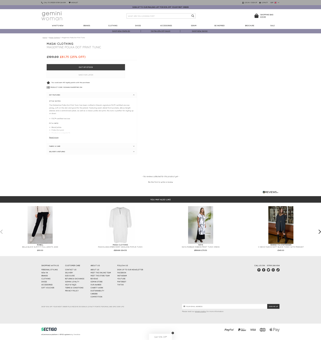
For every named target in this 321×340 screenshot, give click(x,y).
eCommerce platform (49, 334)
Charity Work (97, 288)
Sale (272, 25)
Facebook (121, 273)
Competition (96, 297)
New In (44, 273)
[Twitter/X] (268, 270)
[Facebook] (263, 270)
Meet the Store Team (100, 276)
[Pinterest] (259, 270)
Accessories (166, 25)
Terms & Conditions (74, 288)
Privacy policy (71, 291)
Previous (1, 229)
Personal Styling (49, 270)
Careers (94, 294)
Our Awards (96, 285)
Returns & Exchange (74, 279)
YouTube (121, 279)
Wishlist (74, 3)
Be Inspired (219, 25)
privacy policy (200, 311)
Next (319, 229)
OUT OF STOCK (86, 67)
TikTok (120, 285)
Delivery (69, 273)
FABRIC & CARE (54, 146)
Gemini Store (96, 282)
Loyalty (264, 3)
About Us (95, 270)
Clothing (112, 25)
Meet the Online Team (101, 273)
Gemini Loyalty (72, 282)
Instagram (122, 276)
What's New (58, 25)
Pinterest (121, 282)
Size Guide (70, 276)
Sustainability (97, 291)
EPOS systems (65, 334)
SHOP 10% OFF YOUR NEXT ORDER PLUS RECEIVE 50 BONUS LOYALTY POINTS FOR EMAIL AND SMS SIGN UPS (82, 306)
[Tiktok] (278, 270)
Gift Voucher (47, 288)
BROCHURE (249, 25)
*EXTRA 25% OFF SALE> (160, 31)
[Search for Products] (192, 15)
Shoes (138, 25)
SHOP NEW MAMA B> (121, 31)
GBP (272, 3)
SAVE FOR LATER (85, 75)
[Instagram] (273, 270)
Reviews (94, 279)
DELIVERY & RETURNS (57, 151)
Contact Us (70, 270)
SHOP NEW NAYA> (200, 31)
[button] (160, 181)
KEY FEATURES (54, 95)
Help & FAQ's (70, 285)
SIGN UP (254, 3)
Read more (53, 137)
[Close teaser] (173, 333)
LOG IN (247, 3)
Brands (86, 25)
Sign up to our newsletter (130, 270)
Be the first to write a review (160, 182)
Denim (193, 25)
